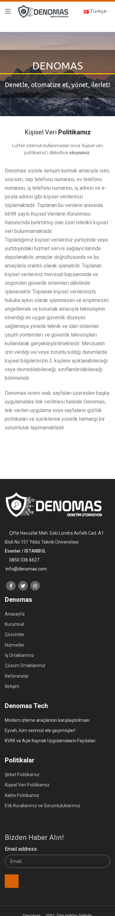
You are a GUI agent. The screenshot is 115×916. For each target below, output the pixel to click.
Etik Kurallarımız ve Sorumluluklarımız (42, 805)
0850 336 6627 (24, 559)
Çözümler (15, 634)
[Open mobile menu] (8, 11)
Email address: (21, 849)
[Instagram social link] (35, 586)
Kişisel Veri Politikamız (27, 784)
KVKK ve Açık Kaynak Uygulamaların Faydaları (50, 740)
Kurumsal (14, 624)
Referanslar (17, 676)
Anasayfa (15, 614)
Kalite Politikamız (22, 795)
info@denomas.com (26, 568)
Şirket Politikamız (22, 774)
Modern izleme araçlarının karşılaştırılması (47, 720)
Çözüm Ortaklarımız (25, 665)
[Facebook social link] (11, 586)
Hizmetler (15, 645)
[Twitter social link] (23, 586)
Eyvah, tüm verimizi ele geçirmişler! (40, 730)
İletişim (12, 686)
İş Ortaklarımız (19, 655)
